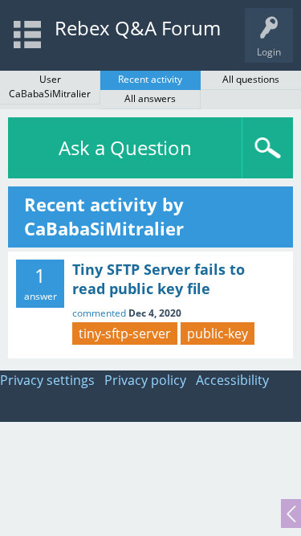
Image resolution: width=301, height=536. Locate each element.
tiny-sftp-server (125, 333)
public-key (217, 333)
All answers (150, 98)
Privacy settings (47, 380)
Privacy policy (145, 380)
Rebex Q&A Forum (138, 27)
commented (99, 313)
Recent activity (150, 79)
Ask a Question (125, 147)
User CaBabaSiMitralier (50, 86)
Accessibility (232, 380)
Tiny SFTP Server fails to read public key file (158, 279)
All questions (250, 79)
